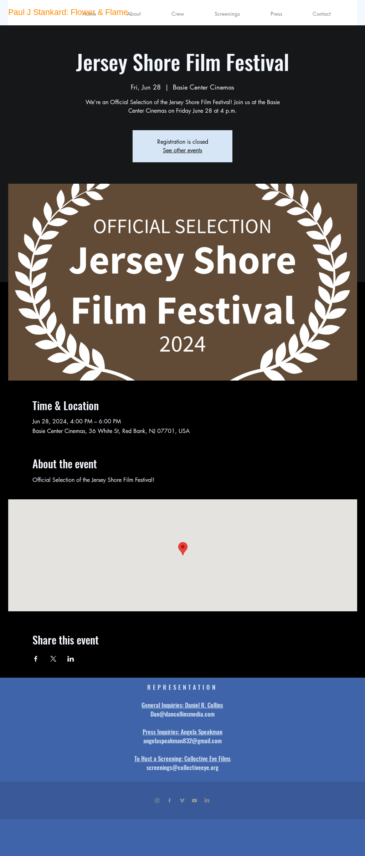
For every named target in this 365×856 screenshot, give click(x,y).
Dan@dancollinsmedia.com (182, 713)
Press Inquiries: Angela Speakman (182, 731)
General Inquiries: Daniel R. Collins (182, 704)
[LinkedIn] (207, 801)
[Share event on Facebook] (35, 659)
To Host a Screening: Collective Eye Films (182, 758)
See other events (182, 150)
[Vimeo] (182, 801)
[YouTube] (194, 801)
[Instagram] (157, 801)
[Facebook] (169, 801)
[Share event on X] (53, 659)
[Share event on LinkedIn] (70, 659)
